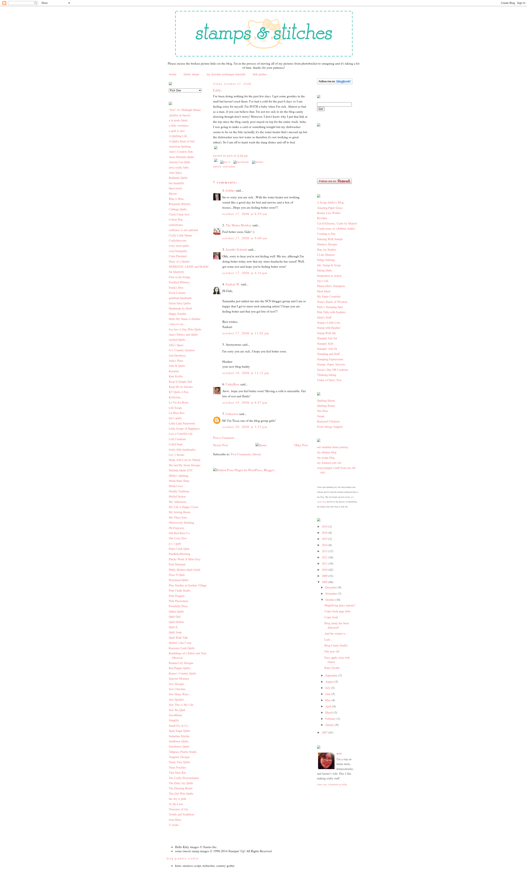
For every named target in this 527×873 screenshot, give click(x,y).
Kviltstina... (176, 397)
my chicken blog (326, 452)
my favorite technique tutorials (226, 74)
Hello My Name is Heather (185, 319)
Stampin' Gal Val (327, 338)
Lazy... (218, 89)
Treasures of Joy (178, 809)
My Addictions (178, 502)
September (331, 675)
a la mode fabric (178, 120)
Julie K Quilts (177, 366)
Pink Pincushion (178, 601)
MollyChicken (177, 496)
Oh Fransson (176, 528)
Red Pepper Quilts (179, 668)
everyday (229, 166)
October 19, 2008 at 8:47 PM (244, 402)
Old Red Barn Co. (179, 533)
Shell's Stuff (324, 317)
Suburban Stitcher (179, 736)
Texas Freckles (177, 767)
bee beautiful (176, 183)
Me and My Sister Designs (185, 465)
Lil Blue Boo (176, 413)
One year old (331, 651)
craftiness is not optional (183, 230)
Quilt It (173, 627)
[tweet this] (258, 162)
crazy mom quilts (179, 246)
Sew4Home (175, 715)
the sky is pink (177, 799)
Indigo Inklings (326, 260)
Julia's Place (176, 361)
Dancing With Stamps (330, 239)
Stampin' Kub (325, 343)
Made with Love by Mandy (185, 460)
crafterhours (176, 225)
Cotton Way (176, 219)
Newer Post (220, 445)
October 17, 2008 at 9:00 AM (244, 238)
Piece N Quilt (177, 575)
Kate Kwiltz (176, 376)
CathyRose (232, 384)
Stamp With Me (326, 333)
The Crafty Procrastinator (184, 778)
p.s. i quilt (175, 543)
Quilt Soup (175, 632)
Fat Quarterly (176, 272)
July (328, 688)
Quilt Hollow (176, 622)
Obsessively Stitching (181, 522)
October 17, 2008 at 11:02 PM (245, 333)
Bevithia (322, 218)
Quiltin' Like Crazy (180, 643)
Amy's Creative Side (181, 151)
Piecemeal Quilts (179, 580)
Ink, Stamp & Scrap (328, 265)
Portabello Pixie (178, 606)
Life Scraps (175, 408)
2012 (325, 557)
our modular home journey (332, 447)
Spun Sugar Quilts (179, 731)
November (331, 593)
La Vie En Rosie (178, 402)
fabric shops (191, 74)
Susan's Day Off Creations (332, 370)
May (328, 700)
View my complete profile (332, 784)
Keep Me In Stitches (181, 387)
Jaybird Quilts (177, 340)
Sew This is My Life (181, 705)
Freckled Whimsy (179, 282)
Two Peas (322, 411)
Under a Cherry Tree (329, 380)
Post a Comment (223, 438)
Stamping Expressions (330, 359)
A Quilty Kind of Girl (182, 141)
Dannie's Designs (327, 244)
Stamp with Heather (328, 328)
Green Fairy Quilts (180, 303)
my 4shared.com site (329, 463)
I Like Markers (326, 255)
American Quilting (180, 146)
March (329, 712)
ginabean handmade (180, 298)
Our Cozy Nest (178, 538)
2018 (325, 526)
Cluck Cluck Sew (179, 214)
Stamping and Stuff (328, 354)
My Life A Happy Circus (183, 507)
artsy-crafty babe (179, 167)
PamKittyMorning (179, 554)
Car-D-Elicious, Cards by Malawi (337, 223)
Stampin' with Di (327, 349)
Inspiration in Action (329, 276)
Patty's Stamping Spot (330, 307)
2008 (325, 582)
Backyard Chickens (328, 421)
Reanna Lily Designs (181, 663)
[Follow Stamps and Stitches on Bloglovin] (335, 83)
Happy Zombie (177, 314)
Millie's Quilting (178, 476)
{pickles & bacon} (180, 115)
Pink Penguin (176, 596)
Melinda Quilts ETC (181, 470)
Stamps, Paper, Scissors (331, 364)
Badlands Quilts (178, 178)
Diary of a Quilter (179, 261)
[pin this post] (225, 162)
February (331, 719)
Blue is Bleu (176, 199)
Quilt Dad (174, 616)
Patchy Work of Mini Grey (185, 559)
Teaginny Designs (179, 757)
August (330, 682)
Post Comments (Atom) (246, 454)
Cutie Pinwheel (178, 256)
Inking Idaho (324, 270)
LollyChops (176, 444)
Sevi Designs (176, 684)
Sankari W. (233, 284)
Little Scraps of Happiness (184, 428)
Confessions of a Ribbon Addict (336, 228)
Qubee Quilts (176, 611)
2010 (325, 570)
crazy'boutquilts (178, 251)
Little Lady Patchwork (182, 423)
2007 (325, 732)
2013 (325, 551)
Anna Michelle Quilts (181, 157)
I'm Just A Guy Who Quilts (185, 329)
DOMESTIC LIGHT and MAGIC (189, 267)
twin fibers (175, 820)
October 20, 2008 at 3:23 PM (244, 427)
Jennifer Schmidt (236, 249)
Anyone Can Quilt (179, 162)
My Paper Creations (329, 296)
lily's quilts (175, 418)
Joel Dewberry (177, 355)
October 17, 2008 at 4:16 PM (244, 273)
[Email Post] (216, 162)
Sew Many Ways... (180, 694)
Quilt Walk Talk (178, 637)
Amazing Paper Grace (330, 208)
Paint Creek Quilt (179, 549)
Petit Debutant (177, 564)
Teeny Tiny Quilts (179, 762)
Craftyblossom (177, 240)
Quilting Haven (326, 400)
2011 (325, 563)
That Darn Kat (177, 772)
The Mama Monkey (239, 225)
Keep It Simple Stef (180, 382)
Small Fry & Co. (179, 726)
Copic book (331, 617)
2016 (325, 533)
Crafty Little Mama (180, 235)
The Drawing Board (180, 788)
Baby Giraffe (332, 668)
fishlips (230, 190)
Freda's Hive (176, 287)
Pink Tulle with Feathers (331, 312)
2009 (325, 576)
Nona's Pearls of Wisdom (332, 302)
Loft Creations (177, 439)
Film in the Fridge (179, 277)
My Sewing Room (179, 512)
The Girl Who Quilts (181, 793)
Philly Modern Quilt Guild (184, 570)
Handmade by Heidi (180, 308)
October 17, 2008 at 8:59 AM (244, 214)
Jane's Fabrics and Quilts (183, 334)
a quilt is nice (177, 131)
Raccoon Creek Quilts (182, 648)
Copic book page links (337, 611)
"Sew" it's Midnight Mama (185, 110)
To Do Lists (176, 804)
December (331, 587)
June (328, 694)
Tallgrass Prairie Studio (183, 752)
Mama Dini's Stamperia (331, 286)
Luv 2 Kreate (176, 455)
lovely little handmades (182, 449)
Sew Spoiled (176, 699)
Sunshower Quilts (179, 746)
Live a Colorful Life (180, 434)
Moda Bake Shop (179, 481)
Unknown (232, 414)
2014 (325, 545)
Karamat (174, 371)
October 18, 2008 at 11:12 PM (245, 373)
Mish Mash (324, 291)
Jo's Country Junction (182, 350)
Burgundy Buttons (180, 204)
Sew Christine (177, 689)
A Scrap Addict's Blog (330, 202)
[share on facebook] (241, 162)
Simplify (174, 720)
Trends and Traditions (182, 814)
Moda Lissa (176, 486)
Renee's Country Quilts (182, 673)
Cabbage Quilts (178, 209)
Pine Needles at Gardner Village (187, 585)
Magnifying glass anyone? (339, 605)
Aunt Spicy (175, 172)
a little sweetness (179, 125)
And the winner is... (336, 633)
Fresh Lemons (177, 293)
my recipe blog (326, 457)
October (330, 600)
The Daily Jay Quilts (181, 783)
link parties (260, 74)
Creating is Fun (326, 234)
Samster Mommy (179, 678)
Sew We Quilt (177, 710)
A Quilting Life (178, 136)
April (328, 706)
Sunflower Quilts (179, 741)
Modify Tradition (179, 491)
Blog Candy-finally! (336, 645)
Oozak (320, 416)
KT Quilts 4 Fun (178, 392)
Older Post (301, 445)
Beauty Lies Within (328, 213)
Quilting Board (326, 406)
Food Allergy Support (330, 427)
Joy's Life (322, 281)
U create (173, 825)
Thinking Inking (326, 375)
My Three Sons (178, 517)
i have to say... (177, 324)
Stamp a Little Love (328, 322)
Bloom (173, 193)
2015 (325, 539)
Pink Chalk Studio (179, 590)
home (172, 74)
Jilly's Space (176, 345)
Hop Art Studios (326, 249)
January (330, 725)
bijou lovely (175, 188)
